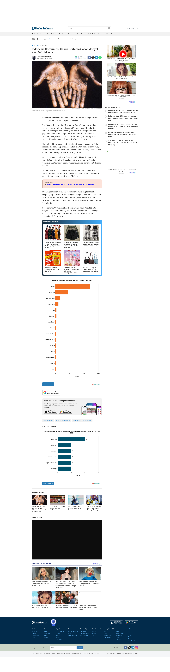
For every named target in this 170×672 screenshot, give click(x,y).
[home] (32, 34)
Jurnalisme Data (79, 34)
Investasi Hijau (84, 635)
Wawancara (107, 635)
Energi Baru (83, 631)
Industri (59, 39)
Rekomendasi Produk (50, 221)
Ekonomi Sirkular (85, 633)
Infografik (95, 631)
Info (119, 34)
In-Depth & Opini (91, 34)
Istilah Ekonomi (72, 635)
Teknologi (59, 639)
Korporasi (46, 637)
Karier (54, 653)
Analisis (94, 633)
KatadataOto (132, 641)
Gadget (58, 637)
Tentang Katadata (37, 653)
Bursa (45, 635)
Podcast (113, 34)
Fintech (58, 633)
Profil (69, 633)
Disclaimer (87, 653)
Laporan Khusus (108, 637)
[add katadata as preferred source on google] (72, 392)
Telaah (106, 631)
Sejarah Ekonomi (73, 631)
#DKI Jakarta (77, 420)
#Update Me (87, 420)
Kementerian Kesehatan (53, 117)
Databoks (131, 637)
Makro (46, 631)
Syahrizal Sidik (45, 56)
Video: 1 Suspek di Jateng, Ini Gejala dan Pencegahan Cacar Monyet (71, 184)
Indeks (130, 631)
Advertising (47, 653)
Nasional (52, 39)
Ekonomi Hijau (67, 34)
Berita (36, 34)
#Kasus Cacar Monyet (63, 420)
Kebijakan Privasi (77, 653)
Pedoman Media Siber (63, 653)
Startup (58, 635)
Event (130, 639)
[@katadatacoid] (136, 647)
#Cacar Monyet (48, 420)
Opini (105, 633)
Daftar (79, 647)
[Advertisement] (121, 209)
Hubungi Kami (95, 653)
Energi (74, 39)
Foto (117, 637)
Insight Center (132, 635)
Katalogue (119, 635)
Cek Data (94, 635)
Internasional (67, 39)
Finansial (43, 34)
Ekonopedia (57, 34)
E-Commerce (60, 631)
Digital (49, 34)
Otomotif (101, 34)
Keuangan (47, 633)
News (117, 631)
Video (108, 34)
